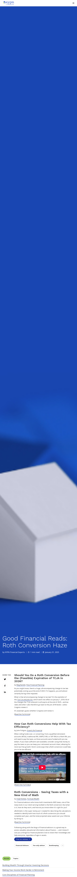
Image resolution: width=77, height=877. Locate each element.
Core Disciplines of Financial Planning (18, 875)
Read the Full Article (22, 714)
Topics (15, 858)
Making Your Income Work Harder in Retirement (23, 870)
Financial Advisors (22, 845)
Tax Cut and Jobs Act (25, 700)
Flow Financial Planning (35, 685)
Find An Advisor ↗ (23, 839)
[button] (73, 3)
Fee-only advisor (39, 845)
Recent (6, 858)
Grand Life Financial (34, 730)
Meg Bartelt (20, 685)
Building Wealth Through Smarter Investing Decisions (25, 865)
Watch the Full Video (22, 785)
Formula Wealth (33, 799)
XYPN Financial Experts (15, 652)
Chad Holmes (21, 799)
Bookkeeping (54, 845)
